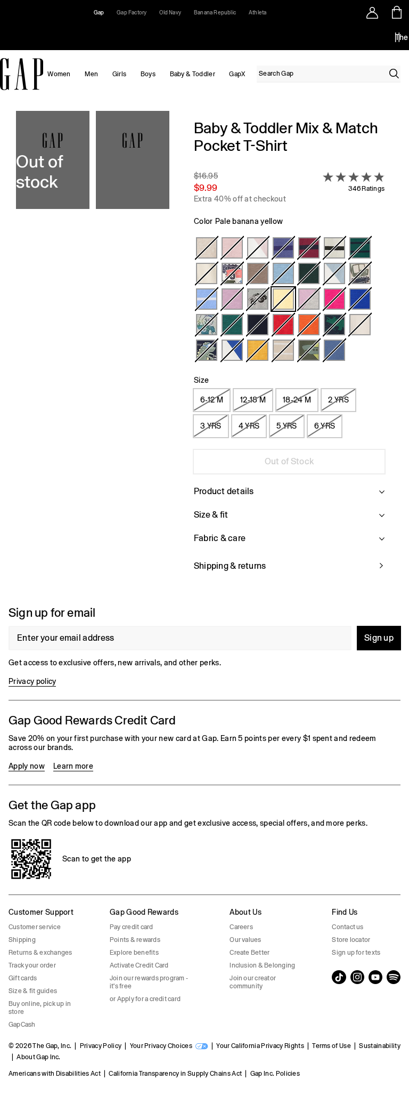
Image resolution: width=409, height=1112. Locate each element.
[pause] (397, 37)
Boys (148, 74)
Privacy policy (32, 681)
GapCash (22, 1024)
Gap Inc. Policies (275, 1073)
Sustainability (379, 1046)
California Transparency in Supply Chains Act (175, 1073)
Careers (241, 927)
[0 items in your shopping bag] (397, 12)
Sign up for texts (356, 952)
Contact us (347, 927)
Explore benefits (134, 952)
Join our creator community (253, 982)
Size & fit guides (33, 991)
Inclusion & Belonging (262, 965)
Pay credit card (131, 927)
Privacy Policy (100, 1046)
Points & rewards (135, 940)
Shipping (22, 940)
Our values (245, 940)
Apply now (27, 766)
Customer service (35, 927)
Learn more (73, 766)
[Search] (394, 73)
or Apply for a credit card (145, 999)
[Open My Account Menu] (372, 12)
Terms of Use (331, 1046)
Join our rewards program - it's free (149, 982)
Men (91, 74)
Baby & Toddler (192, 74)
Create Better (249, 952)
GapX (237, 74)
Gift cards (23, 978)
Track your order (32, 965)
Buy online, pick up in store (40, 1008)
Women (59, 74)
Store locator (351, 940)
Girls (119, 74)
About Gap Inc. (38, 1057)
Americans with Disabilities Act (55, 1073)
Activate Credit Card (139, 965)
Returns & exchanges (40, 952)
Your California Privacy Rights (260, 1046)
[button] (92, 352)
